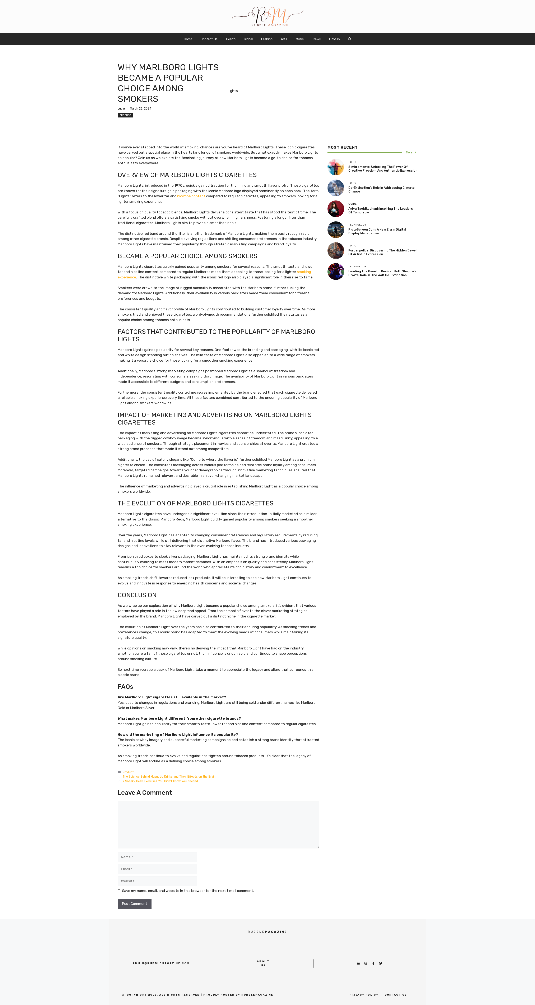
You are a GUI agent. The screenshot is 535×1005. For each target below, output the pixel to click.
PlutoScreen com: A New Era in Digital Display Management (377, 231)
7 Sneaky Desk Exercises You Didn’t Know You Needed (160, 781)
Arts (284, 39)
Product (125, 115)
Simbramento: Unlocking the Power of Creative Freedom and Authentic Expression (382, 168)
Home (188, 39)
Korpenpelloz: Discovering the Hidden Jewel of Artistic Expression (382, 252)
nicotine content (191, 196)
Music (300, 39)
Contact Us (209, 39)
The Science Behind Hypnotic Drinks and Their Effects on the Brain (168, 776)
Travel (316, 39)
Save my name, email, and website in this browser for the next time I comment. (188, 891)
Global (248, 39)
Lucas (122, 108)
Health (231, 39)
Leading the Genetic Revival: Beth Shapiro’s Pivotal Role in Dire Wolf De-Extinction (382, 273)
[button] (349, 39)
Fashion (267, 39)
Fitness (334, 39)
